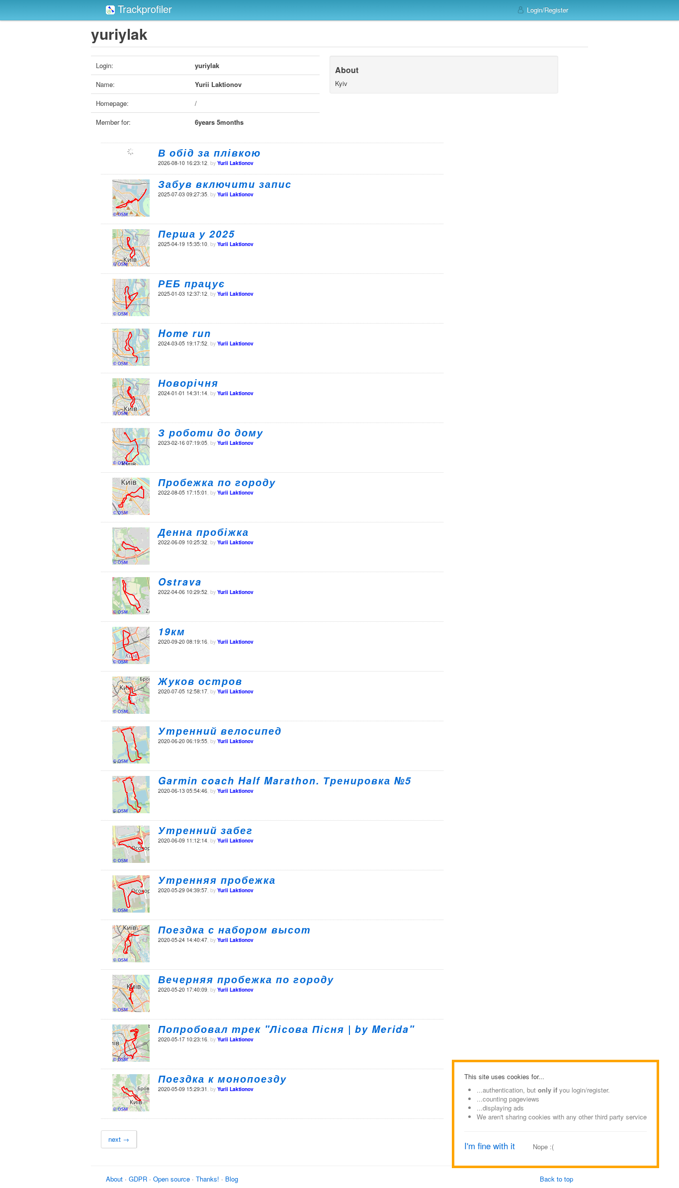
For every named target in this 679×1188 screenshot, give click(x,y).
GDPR (138, 1179)
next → (118, 1139)
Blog (231, 1179)
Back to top (556, 1179)
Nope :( (543, 1146)
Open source (171, 1179)
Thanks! (207, 1179)
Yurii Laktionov (235, 163)
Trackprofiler (143, 8)
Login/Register (546, 9)
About (114, 1179)
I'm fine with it (489, 1146)
